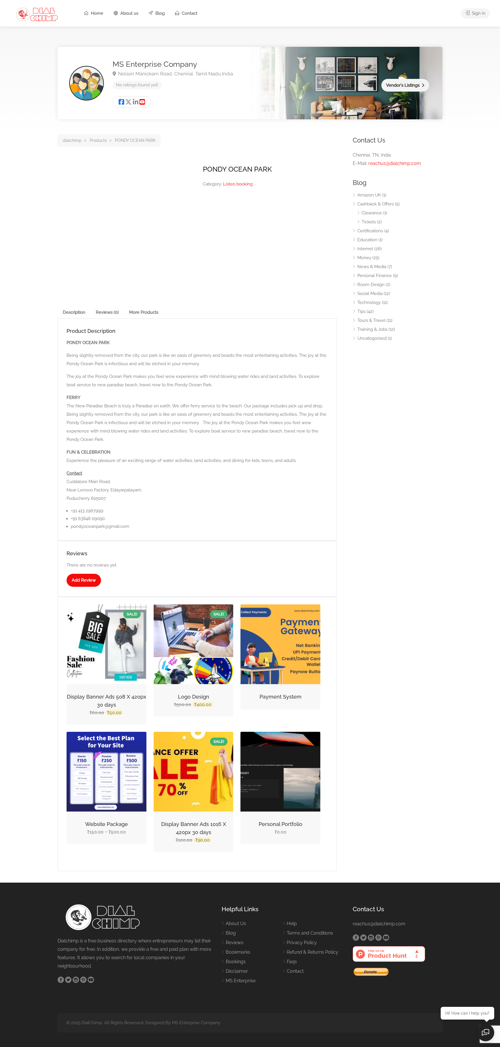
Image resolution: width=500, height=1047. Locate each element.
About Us (236, 923)
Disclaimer (237, 971)
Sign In (478, 13)
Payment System (281, 697)
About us (128, 13)
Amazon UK (369, 195)
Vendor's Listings (403, 85)
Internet (365, 248)
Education (367, 239)
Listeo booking (238, 184)
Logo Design (193, 697)
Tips (361, 311)
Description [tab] (74, 312)
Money (364, 257)
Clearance (372, 213)
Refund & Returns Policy (312, 952)
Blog (159, 13)
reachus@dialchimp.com (394, 163)
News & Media (371, 266)
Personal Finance (374, 275)
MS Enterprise (240, 980)
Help (292, 923)
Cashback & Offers (375, 204)
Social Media (370, 293)
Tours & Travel (371, 320)
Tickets (369, 221)
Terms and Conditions (310, 933)
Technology (369, 302)
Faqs (292, 961)
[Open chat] (485, 1032)
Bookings (236, 961)
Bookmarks (238, 952)
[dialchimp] (39, 14)
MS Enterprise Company (155, 64)
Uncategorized (372, 338)
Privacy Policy (302, 942)
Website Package (106, 824)
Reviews (234, 942)
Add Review (84, 580)
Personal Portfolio (280, 824)
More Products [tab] (143, 312)
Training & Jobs (372, 329)
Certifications (370, 230)
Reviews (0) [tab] (107, 312)
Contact (189, 13)
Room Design (371, 284)
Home (96, 13)
